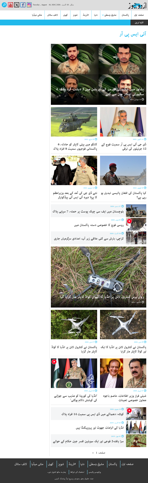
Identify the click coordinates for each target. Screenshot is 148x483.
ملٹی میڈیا (37, 15)
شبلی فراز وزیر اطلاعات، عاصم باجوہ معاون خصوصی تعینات (124, 398)
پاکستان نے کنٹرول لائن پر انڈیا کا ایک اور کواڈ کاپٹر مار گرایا (123, 349)
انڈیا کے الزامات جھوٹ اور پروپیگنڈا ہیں (100, 427)
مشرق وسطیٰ (110, 15)
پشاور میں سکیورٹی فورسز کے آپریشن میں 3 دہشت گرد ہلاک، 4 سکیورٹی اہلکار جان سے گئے (100, 92)
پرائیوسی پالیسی (95, 472)
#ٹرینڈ (86, 15)
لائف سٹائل (52, 15)
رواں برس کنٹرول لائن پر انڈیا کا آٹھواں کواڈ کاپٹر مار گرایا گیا (102, 297)
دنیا (96, 15)
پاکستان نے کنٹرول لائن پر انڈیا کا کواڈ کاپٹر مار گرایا (74, 349)
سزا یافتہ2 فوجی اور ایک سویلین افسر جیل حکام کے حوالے (88, 441)
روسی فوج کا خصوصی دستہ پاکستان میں (99, 225)
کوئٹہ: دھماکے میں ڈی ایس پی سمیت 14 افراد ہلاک (92, 414)
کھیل (65, 15)
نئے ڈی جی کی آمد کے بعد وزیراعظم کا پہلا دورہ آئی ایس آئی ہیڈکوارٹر (75, 195)
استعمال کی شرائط (77, 472)
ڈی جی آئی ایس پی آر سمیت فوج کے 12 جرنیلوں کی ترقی (123, 146)
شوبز (75, 15)
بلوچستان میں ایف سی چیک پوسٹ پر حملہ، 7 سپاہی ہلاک (88, 211)
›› (93, 452)
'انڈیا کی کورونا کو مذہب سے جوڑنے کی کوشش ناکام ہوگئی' (75, 398)
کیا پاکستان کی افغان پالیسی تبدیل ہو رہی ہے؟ (123, 195)
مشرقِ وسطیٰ (96, 464)
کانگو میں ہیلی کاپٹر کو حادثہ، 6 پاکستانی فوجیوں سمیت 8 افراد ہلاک (75, 146)
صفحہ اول (139, 15)
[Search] (4, 4)
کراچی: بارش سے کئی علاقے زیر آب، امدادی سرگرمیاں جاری (89, 238)
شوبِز (61, 464)
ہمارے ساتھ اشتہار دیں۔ (56, 472)
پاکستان (125, 15)
